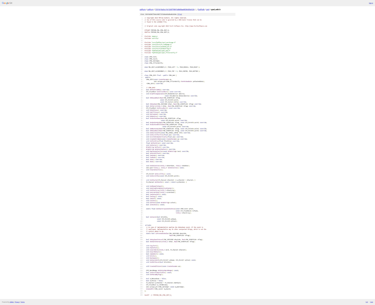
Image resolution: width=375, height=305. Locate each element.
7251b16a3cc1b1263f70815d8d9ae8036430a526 (174, 9)
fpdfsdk (201, 9)
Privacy (17, 302)
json (371, 302)
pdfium (143, 9)
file (179, 14)
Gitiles (12, 302)
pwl (207, 9)
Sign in (371, 3)
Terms (23, 302)
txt (367, 302)
